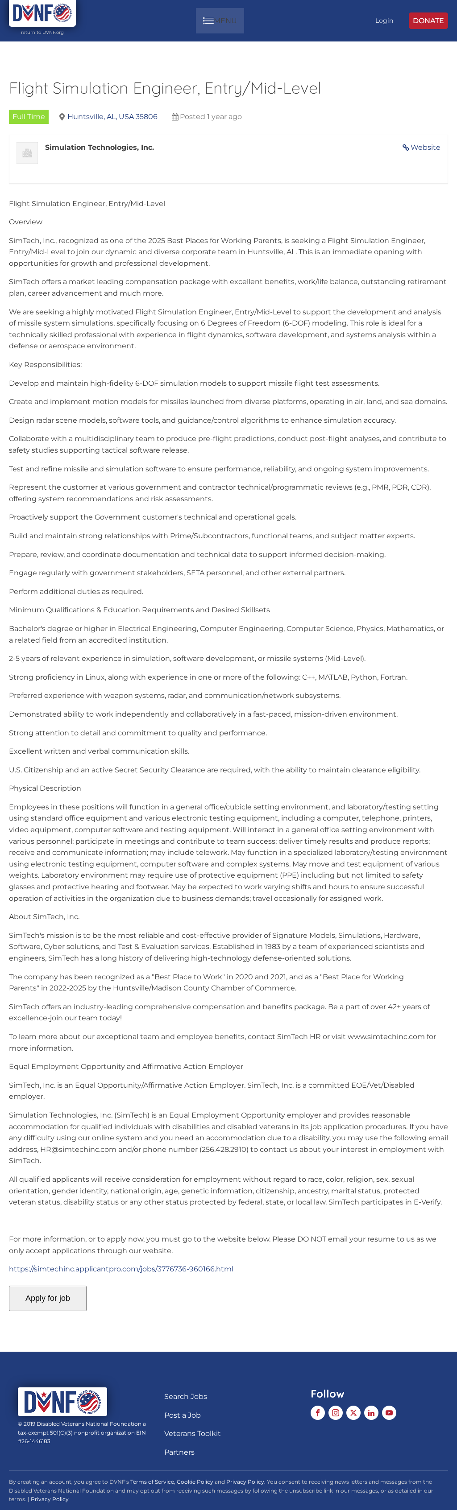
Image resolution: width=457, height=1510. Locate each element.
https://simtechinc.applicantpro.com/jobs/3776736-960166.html (121, 1269)
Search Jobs (185, 1396)
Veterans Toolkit (192, 1433)
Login (384, 21)
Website (425, 147)
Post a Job (182, 1415)
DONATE (428, 21)
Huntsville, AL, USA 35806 (112, 116)
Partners (179, 1452)
